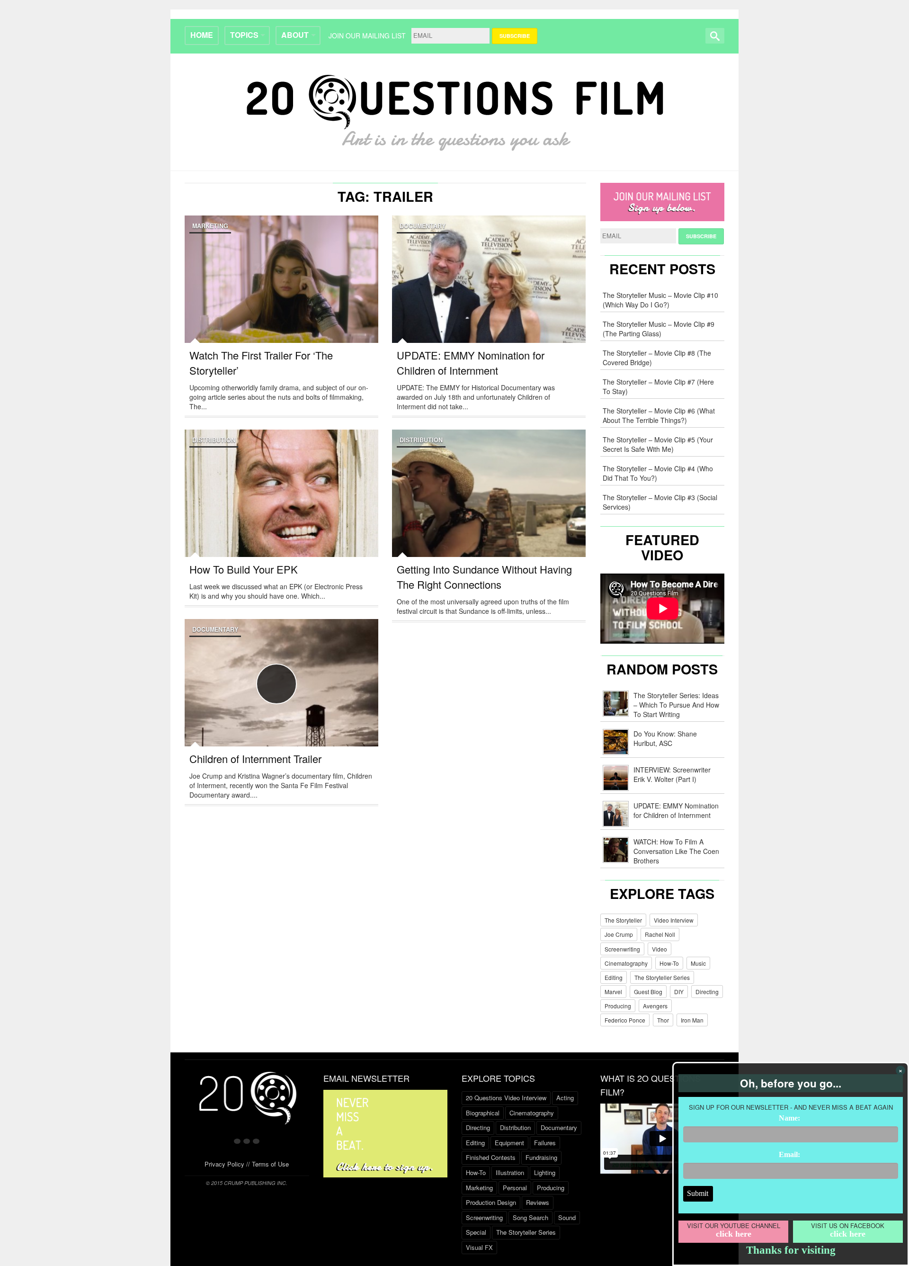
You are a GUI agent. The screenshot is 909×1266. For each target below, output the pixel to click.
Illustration (510, 1172)
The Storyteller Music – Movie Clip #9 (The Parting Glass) (658, 328)
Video (659, 949)
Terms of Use (270, 1163)
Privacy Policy (224, 1163)
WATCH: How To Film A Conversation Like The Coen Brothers (676, 851)
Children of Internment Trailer (255, 758)
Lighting (544, 1172)
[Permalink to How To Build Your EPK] (281, 514)
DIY (679, 992)
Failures (545, 1142)
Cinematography (626, 963)
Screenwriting (622, 949)
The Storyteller (623, 920)
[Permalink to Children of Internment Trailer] (281, 704)
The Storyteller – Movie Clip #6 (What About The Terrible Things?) (659, 415)
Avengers (655, 1006)
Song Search (530, 1217)
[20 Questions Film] (454, 110)
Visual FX (479, 1247)
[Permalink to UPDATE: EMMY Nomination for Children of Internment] (489, 300)
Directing (707, 992)
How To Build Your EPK (243, 569)
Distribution (213, 440)
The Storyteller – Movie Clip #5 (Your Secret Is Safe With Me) (658, 444)
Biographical (482, 1112)
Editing (614, 977)
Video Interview (674, 920)
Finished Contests (491, 1157)
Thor (663, 1020)
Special (476, 1232)
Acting (565, 1097)
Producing (618, 1006)
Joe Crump (619, 934)
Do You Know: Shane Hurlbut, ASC (665, 738)
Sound (567, 1217)
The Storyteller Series (662, 977)
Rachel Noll (660, 934)
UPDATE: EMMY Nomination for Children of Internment (470, 362)
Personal (515, 1187)
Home (201, 34)
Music (698, 963)
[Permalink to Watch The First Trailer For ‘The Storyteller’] (281, 300)
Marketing (210, 226)
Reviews (537, 1202)
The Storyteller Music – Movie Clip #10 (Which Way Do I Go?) (660, 299)
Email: (789, 1154)
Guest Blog (648, 992)
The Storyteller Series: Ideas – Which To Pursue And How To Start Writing (676, 705)
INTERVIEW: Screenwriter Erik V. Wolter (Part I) (672, 774)
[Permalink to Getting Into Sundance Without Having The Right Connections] (489, 514)
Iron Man (692, 1020)
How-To (669, 963)
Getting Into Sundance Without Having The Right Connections (484, 577)
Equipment (509, 1142)
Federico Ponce (625, 1020)
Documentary (423, 226)
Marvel (613, 992)
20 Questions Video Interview (506, 1097)
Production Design (491, 1202)
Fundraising (541, 1157)
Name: (789, 1118)
